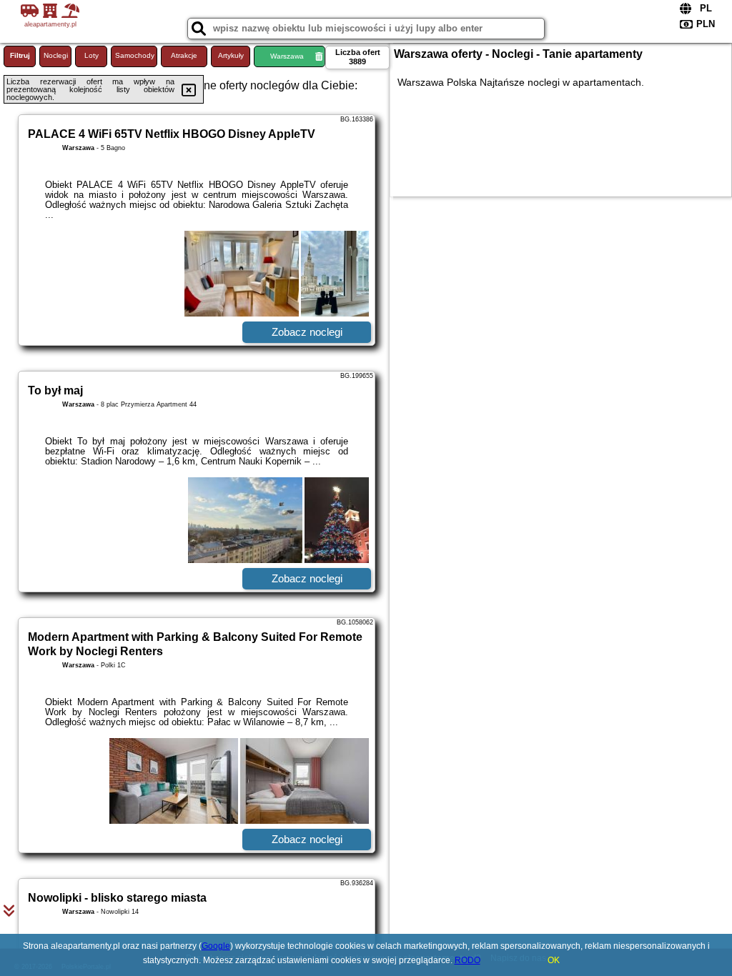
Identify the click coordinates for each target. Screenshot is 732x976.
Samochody (134, 55)
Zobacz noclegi (307, 332)
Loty (91, 55)
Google (216, 946)
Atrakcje (184, 55)
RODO (467, 960)
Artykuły (231, 55)
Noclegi (56, 55)
